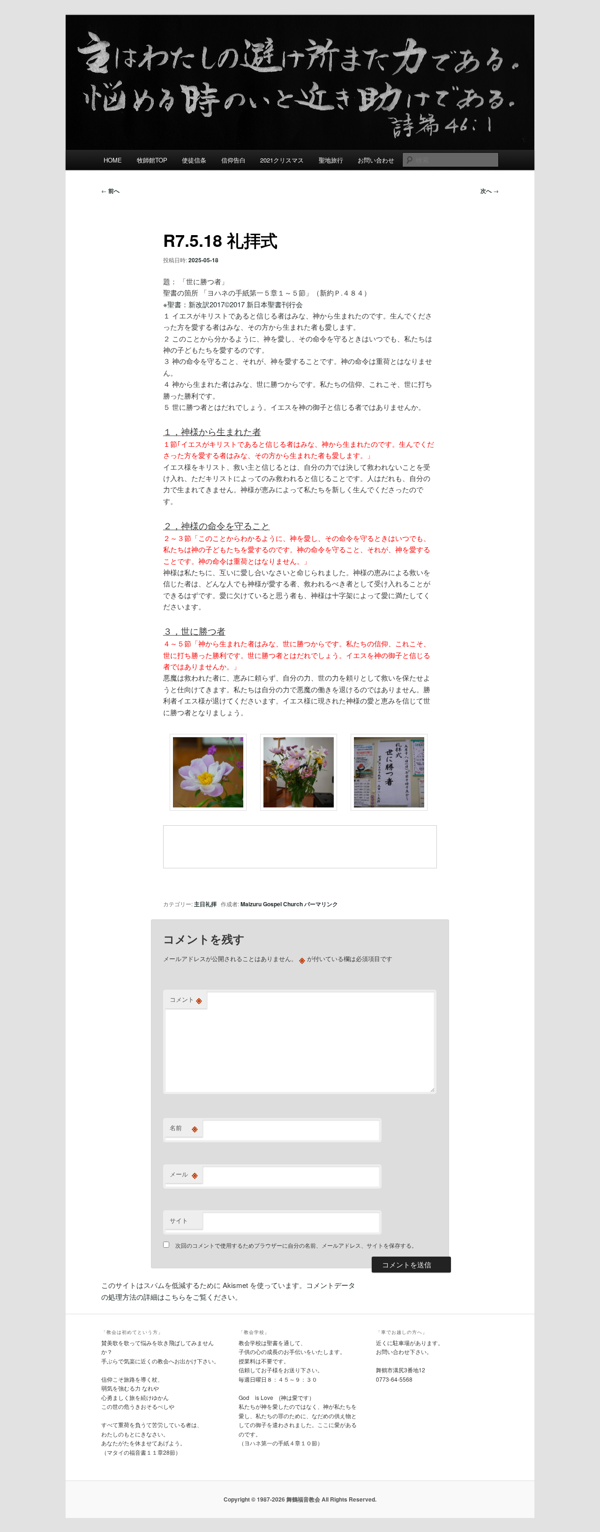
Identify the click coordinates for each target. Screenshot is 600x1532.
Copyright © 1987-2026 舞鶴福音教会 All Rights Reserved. (300, 1499)
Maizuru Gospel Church (271, 904)
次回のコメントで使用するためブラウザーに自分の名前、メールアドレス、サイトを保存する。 (296, 1245)
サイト (179, 1220)
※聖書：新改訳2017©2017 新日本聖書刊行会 (233, 304)
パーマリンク (321, 904)
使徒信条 (194, 159)
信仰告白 (233, 159)
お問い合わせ (376, 159)
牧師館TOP (152, 159)
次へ (489, 190)
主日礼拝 (205, 904)
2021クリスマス (282, 159)
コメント (186, 999)
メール (184, 1174)
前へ (110, 190)
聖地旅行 (331, 159)
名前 (184, 1127)
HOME (113, 159)
